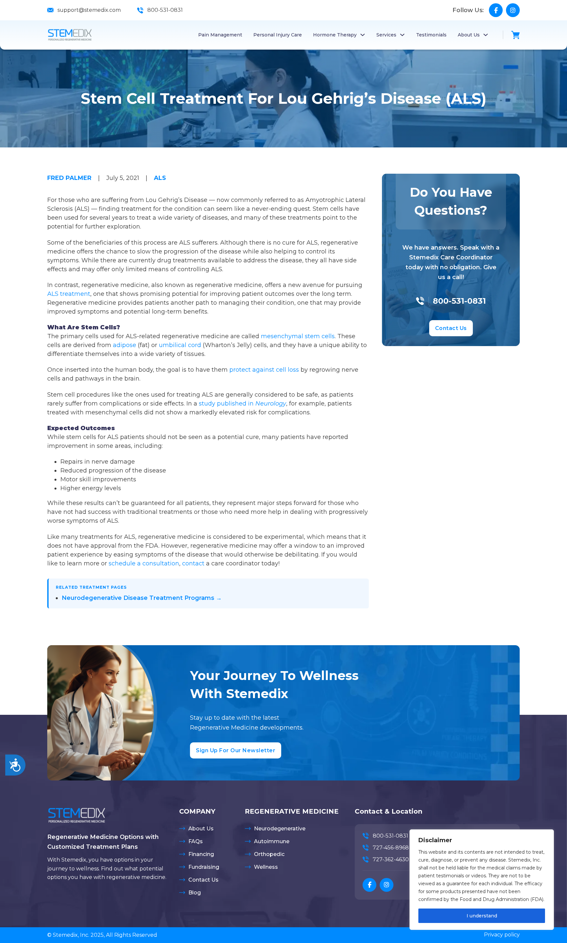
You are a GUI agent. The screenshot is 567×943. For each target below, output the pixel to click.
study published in (242, 403)
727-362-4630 (391, 859)
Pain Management (220, 35)
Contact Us (451, 328)
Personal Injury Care (277, 35)
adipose (124, 345)
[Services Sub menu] (402, 34)
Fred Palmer (69, 178)
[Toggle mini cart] (515, 35)
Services (386, 35)
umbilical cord (180, 345)
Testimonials (431, 35)
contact (193, 563)
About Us (469, 35)
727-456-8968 (391, 847)
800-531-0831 (165, 10)
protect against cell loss (264, 369)
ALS (160, 178)
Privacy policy (502, 935)
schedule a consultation (144, 563)
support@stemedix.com (89, 10)
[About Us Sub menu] (485, 34)
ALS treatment (68, 293)
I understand (482, 916)
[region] (482, 879)
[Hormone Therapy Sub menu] (362, 34)
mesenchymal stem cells (298, 336)
